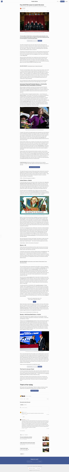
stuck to (47, 373)
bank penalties (40, 145)
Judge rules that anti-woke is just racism (27, 442)
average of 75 (31, 61)
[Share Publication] (59, 1)
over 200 (23, 218)
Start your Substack (32, 468)
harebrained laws (30, 320)
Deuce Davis (23, 419)
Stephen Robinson (25, 450)
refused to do (23, 278)
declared (44, 251)
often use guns (40, 231)
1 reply (23, 416)
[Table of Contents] (0, 236)
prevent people (35, 191)
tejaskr (23, 412)
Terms (36, 466)
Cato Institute (43, 306)
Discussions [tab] (26, 434)
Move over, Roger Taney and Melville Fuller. (26, 438)
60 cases (43, 59)
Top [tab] (20, 434)
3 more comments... (22, 430)
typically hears (22, 58)
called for (31, 277)
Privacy (34, 466)
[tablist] (23, 405)
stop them (42, 137)
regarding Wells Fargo (27, 101)
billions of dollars (23, 95)
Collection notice (39, 466)
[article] (34, 438)
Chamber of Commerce (24, 307)
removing (43, 192)
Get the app (38, 468)
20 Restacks (29, 396)
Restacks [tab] (25, 404)
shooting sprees (45, 219)
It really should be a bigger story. (24, 449)
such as (41, 325)
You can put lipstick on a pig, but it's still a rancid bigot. (27, 443)
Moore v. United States (41, 267)
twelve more (25, 55)
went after (41, 96)
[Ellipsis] (48, 412)
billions (46, 295)
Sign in (66, 1)
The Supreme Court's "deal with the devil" (34, 66)
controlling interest (39, 285)
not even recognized (31, 235)
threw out (27, 227)
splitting (35, 153)
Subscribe (62, 1)
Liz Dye (24, 444)
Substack (30, 470)
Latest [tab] (23, 434)
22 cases (35, 54)
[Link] (18, 84)
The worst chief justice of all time (26, 437)
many (28, 277)
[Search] (57, 1)
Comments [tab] (21, 404)
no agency (28, 89)
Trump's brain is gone (24, 448)
